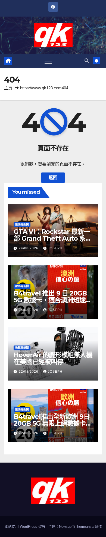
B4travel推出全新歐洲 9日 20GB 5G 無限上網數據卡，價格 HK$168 (53, 423)
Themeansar (85, 527)
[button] (87, 60)
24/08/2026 (29, 248)
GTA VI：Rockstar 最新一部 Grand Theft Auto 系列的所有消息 (53, 238)
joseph (55, 248)
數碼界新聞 (22, 224)
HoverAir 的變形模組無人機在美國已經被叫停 (53, 358)
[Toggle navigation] (48, 60)
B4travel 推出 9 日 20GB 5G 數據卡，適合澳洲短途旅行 (53, 300)
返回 (53, 177)
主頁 (8, 88)
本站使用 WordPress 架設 (25, 527)
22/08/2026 (29, 371)
